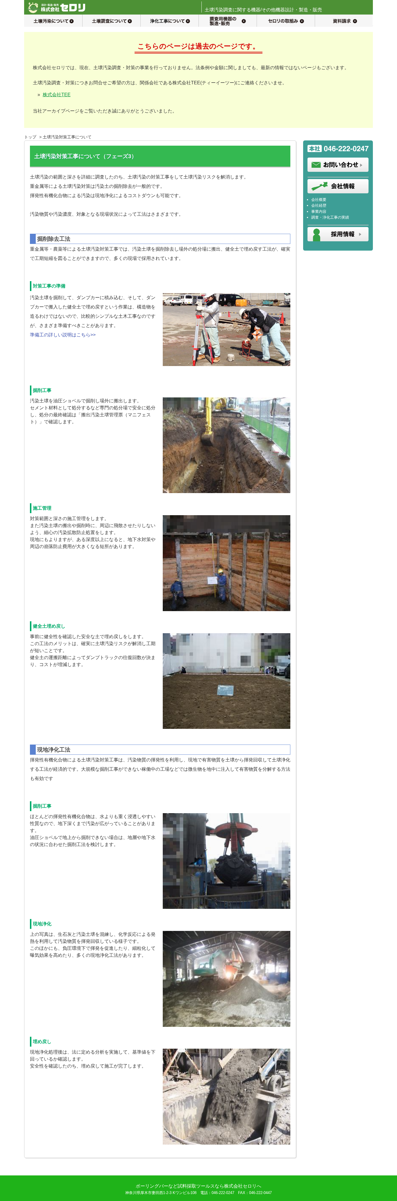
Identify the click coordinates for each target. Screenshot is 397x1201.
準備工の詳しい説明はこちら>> (63, 334)
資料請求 (344, 21)
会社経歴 (318, 205)
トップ (30, 137)
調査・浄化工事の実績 (330, 217)
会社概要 (318, 199)
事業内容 (318, 211)
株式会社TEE (57, 94)
